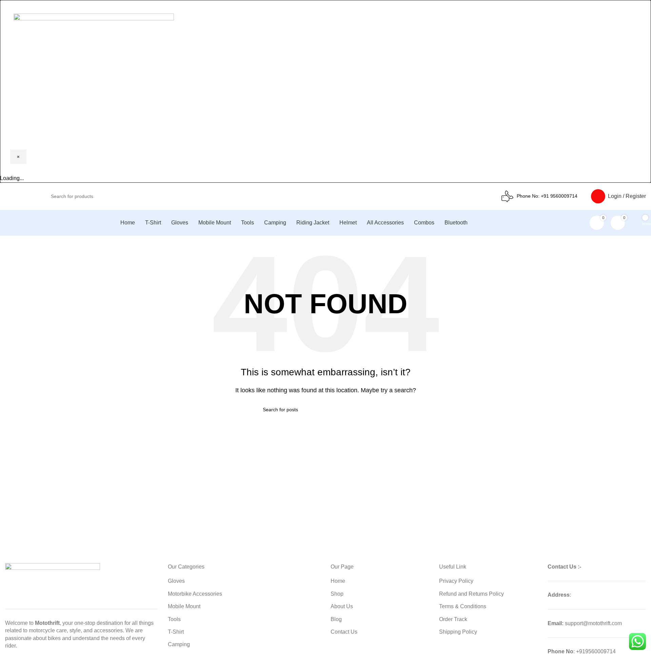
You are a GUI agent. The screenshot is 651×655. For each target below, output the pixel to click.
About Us (342, 606)
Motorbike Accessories (195, 594)
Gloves (176, 581)
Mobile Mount (184, 606)
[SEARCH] (463, 193)
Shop (337, 594)
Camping (179, 644)
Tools (174, 619)
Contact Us (344, 632)
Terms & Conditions (462, 606)
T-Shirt (176, 632)
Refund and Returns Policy (471, 594)
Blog (336, 619)
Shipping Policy (458, 632)
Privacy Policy (456, 581)
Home (338, 581)
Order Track (453, 619)
